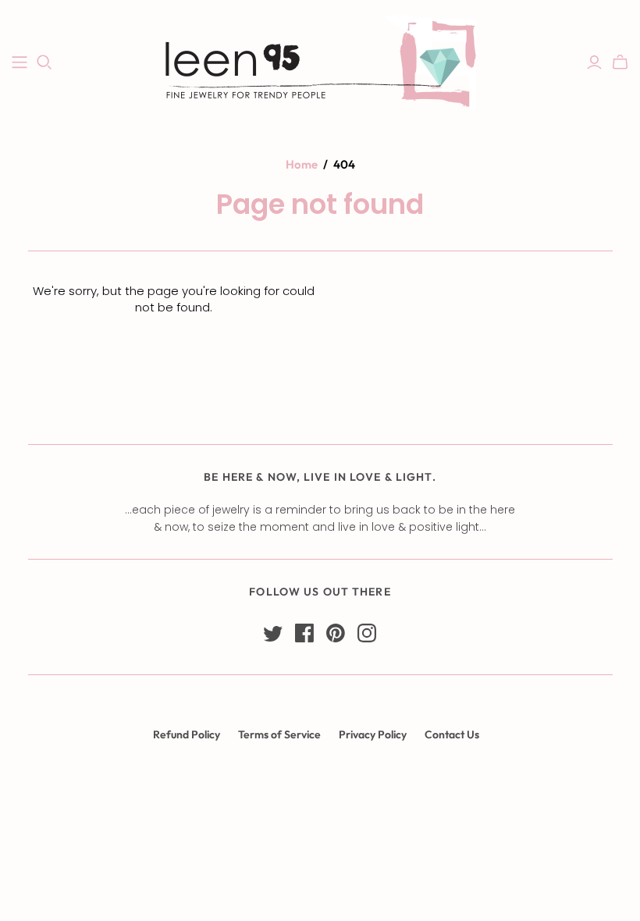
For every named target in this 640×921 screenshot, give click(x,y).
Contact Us (452, 734)
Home (302, 164)
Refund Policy (186, 734)
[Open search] (44, 62)
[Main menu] (19, 62)
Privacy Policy (373, 734)
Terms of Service (279, 734)
